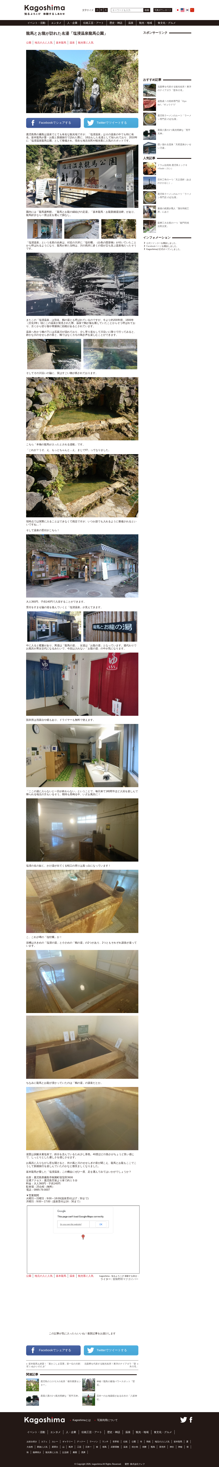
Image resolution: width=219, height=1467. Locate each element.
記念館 (65, 1452)
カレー (55, 1441)
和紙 (148, 1441)
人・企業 (72, 22)
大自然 (30, 1447)
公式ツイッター (153, 243)
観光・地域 (145, 22)
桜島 (104, 1447)
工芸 (79, 1447)
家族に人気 (42, 1447)
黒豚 (83, 1452)
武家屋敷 (115, 1447)
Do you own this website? (71, 1224)
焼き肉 (135, 1447)
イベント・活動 (36, 22)
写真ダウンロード (163, 10)
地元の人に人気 (44, 42)
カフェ (44, 1441)
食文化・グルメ (167, 22)
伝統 (125, 1441)
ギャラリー (67, 1441)
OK (100, 1224)
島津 (71, 1447)
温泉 (130, 22)
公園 (28, 42)
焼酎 (144, 1447)
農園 (75, 1452)
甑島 (153, 1447)
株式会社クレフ (137, 1464)
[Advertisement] (82, 1306)
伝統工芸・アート (93, 22)
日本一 (88, 1447)
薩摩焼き (37, 1452)
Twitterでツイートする (112, 122)
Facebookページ (154, 246)
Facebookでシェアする (55, 122)
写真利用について (107, 1420)
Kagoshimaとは (82, 1420)
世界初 (116, 1441)
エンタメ (56, 22)
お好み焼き (32, 1441)
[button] (83, 1237)
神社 (172, 1447)
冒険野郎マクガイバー (125, 1279)
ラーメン (94, 1441)
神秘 (180, 1447)
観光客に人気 (85, 42)
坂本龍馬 (61, 42)
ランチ (105, 1441)
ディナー (81, 1441)
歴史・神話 (116, 22)
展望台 (55, 1447)
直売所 (162, 1447)
